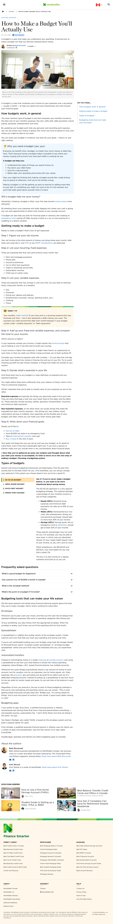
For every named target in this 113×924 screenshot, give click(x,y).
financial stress (58, 343)
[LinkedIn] (13, 760)
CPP (26, 243)
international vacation (22, 436)
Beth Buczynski (20, 45)
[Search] (109, 4)
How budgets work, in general (92, 107)
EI (19, 243)
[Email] (10, 760)
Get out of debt (12, 431)
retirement (62, 525)
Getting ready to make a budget (93, 111)
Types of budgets (86, 115)
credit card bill (22, 315)
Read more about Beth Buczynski (56, 756)
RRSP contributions (43, 243)
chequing (42, 660)
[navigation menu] (4, 4)
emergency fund (8, 218)
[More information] (16, 48)
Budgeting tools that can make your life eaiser (92, 121)
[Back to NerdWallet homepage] (2, 11)
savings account (56, 660)
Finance (11, 11)
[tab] (17, 480)
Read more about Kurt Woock (55, 767)
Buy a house (11, 439)
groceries (18, 675)
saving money (61, 201)
